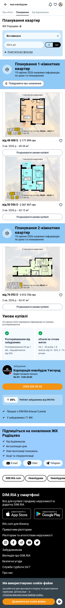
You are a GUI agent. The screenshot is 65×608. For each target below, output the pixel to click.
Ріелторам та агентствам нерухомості (27, 535)
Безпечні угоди (12, 561)
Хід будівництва (40, 12)
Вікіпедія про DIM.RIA (16, 555)
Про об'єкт (7, 12)
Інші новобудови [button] (18, 4)
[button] (5, 4)
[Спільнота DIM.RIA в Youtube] (29, 542)
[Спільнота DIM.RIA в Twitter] (37, 542)
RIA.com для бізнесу (15, 523)
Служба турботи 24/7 (16, 567)
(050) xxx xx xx (32, 386)
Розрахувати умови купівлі (33, 152)
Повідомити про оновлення (25, 83)
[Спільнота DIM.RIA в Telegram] (21, 542)
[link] (32, 114)
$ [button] (49, 45)
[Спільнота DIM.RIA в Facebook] (13, 542)
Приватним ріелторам (17, 529)
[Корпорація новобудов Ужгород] (7, 370)
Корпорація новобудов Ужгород (37, 370)
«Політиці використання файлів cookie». (23, 595)
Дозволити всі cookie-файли (28, 601)
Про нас (7, 572)
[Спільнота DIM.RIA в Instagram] (5, 542)
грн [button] (56, 45)
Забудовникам (12, 549)
